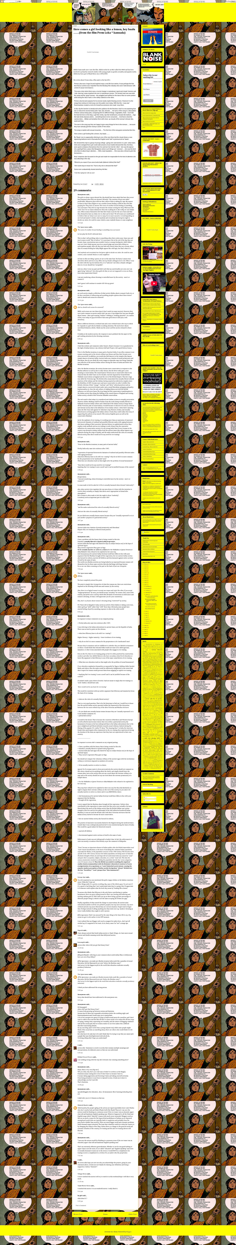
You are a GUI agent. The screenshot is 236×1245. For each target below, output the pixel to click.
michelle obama (148, 714)
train (160, 759)
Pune (143, 728)
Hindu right (156, 697)
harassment (152, 695)
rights (156, 736)
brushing (149, 666)
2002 (145, 629)
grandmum (161, 692)
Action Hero (147, 647)
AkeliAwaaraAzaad (152, 653)
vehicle (144, 763)
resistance (152, 735)
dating (144, 676)
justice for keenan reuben (153, 702)
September (147, 592)
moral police (154, 716)
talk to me (157, 755)
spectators (153, 745)
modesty (159, 714)
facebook (144, 688)
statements (149, 746)
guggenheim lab (158, 693)
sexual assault (147, 742)
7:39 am (80, 1133)
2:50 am (80, 1169)
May (146, 615)
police (152, 726)
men (162, 713)
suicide (144, 754)
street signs (155, 751)
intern (156, 700)
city (153, 671)
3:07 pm (80, 520)
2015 (145, 568)
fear (157, 688)
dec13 (149, 676)
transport (144, 760)
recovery (151, 732)
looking (153, 706)
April (146, 617)
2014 (145, 570)
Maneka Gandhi (154, 709)
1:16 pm (80, 873)
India (147, 700)
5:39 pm (80, 1201)
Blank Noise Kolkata (158, 661)
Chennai (144, 418)
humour (161, 697)
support (148, 754)
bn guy (157, 665)
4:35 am (80, 1053)
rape (144, 729)
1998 (145, 635)
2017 (145, 564)
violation (151, 764)
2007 (145, 584)
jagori (145, 701)
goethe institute (154, 692)
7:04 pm (80, 569)
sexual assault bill (155, 742)
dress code (155, 683)
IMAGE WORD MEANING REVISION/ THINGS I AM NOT (151, 600)
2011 (145, 576)
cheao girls (148, 669)
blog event (145, 665)
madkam (152, 708)
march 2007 (149, 710)
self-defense (155, 741)
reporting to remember (149, 734)
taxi (162, 755)
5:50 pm (80, 1101)
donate (145, 683)
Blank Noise (155, 660)
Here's (154, 429)
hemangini (81, 942)
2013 (145, 572)
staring (144, 746)
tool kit (149, 759)
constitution (145, 674)
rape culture (149, 729)
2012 (145, 574)
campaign (145, 667)
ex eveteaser (153, 687)
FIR (143, 339)
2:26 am (80, 1041)
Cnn (156, 671)
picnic (144, 726)
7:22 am (80, 1155)
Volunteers (146, 765)
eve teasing (150, 684)
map (160, 709)
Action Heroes (157, 650)
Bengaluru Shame (152, 658)
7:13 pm (80, 1063)
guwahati (144, 694)
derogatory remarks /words (150, 680)
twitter (144, 761)
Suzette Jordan (155, 754)
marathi (144, 710)
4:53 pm (80, 437)
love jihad (159, 706)
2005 (145, 627)
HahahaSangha (157, 694)
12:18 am (81, 948)
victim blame (145, 764)
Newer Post (77, 1214)
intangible (151, 700)
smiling (159, 743)
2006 (145, 625)
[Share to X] (99, 184)
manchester (147, 709)
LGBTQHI (153, 705)
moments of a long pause (153, 715)
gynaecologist (150, 694)
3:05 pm (80, 500)
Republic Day (160, 734)
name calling (145, 719)
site (155, 743)
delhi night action (147, 679)
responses (152, 736)
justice (145, 702)
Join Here (145, 195)
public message (157, 727)
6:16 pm (80, 532)
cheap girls (154, 669)
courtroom (149, 675)
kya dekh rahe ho (157, 704)
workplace (147, 768)
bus (154, 666)
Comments (147, 800)
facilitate (149, 688)
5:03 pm (80, 1000)
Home (105, 1214)
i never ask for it (150, 699)
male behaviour (159, 708)
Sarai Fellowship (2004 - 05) (149, 556)
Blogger (128, 1232)
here (144, 499)
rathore (148, 731)
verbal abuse (149, 763)
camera (159, 666)
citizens (148, 671)
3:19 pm (80, 223)
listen (157, 705)
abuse (161, 645)
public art (150, 727)
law (147, 705)
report (158, 732)
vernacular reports (157, 763)
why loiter (146, 766)
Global (148, 692)
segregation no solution (147, 741)
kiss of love (150, 704)
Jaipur (144, 421)
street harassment (158, 748)
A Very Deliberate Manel (154, 645)
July (146, 611)
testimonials (151, 757)
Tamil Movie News (84, 1186)
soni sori (148, 745)
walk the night (154, 765)
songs (144, 745)
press (158, 726)
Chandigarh (145, 420)
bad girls (155, 656)
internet (161, 700)
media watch (148, 711)
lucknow (144, 708)
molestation (145, 715)
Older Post (133, 1214)
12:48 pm (81, 1085)
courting (144, 675)
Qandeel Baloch (149, 728)
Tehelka (161, 756)
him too (150, 697)
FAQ (153, 688)
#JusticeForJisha (149, 644)
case (143, 669)
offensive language (157, 720)
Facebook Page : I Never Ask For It (150, 446)
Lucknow (145, 419)
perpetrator (157, 724)
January (147, 623)
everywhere (154, 685)
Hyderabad (145, 415)
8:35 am (80, 339)
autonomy (150, 656)
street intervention (150, 750)
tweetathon (158, 760)
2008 (145, 582)
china (144, 671)
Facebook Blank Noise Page (149, 451)
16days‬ (144, 645)
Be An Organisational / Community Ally (151, 115)
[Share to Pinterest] (103, 184)
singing (150, 743)
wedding (161, 765)
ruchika (161, 736)
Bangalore (145, 414)
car (154, 667)
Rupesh (80, 930)
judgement (161, 701)
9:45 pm (80, 990)
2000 (145, 633)
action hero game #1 (146, 648)
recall (154, 731)
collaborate (161, 671)
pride (161, 726)
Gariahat (148, 690)
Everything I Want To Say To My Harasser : (152, 310)
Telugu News (82, 1174)
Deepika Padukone (157, 676)
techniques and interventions (150, 756)
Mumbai (144, 413)
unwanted (154, 761)
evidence (159, 685)
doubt (150, 683)
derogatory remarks (157, 679)
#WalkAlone (157, 644)
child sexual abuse (152, 670)
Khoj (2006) (145, 553)
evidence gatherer (146, 687)
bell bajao (153, 657)
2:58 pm (80, 470)
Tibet (145, 759)
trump (153, 760)
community (152, 672)
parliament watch (154, 723)
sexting (161, 741)
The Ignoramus (83, 227)
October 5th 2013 (149, 720)
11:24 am (81, 1181)
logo (149, 706)
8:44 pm (80, 612)
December (147, 586)
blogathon (152, 665)
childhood (159, 670)
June (146, 613)
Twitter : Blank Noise (147, 456)
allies (159, 653)
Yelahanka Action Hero (155, 768)
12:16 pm (81, 300)
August (147, 594)
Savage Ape (82, 877)
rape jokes (156, 729)
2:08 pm (80, 938)
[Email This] (96, 184)
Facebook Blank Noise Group (149, 454)
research (146, 735)
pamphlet (147, 723)
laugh (144, 705)
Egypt (160, 683)
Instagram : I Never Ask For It (149, 444)
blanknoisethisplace (156, 664)
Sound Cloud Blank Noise (148, 458)
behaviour (146, 657)
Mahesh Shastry (83, 1105)
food (144, 690)
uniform (149, 761)
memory (157, 713)
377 (148, 645)
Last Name (146, 94)
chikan (145, 670)
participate (149, 724)
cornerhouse (158, 674)
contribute (151, 674)
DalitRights (155, 675)
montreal (161, 715)
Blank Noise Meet (148, 662)
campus (150, 667)
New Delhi (145, 417)
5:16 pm (80, 1191)
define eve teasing (147, 678)
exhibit (159, 687)
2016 (145, 566)
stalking (159, 745)
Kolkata (144, 412)
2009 (145, 580)
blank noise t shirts (158, 662)
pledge (148, 726)
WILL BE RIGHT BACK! (150, 608)
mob (154, 714)
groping (145, 693)
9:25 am (80, 286)
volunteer (161, 764)
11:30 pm (81, 970)
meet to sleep (156, 711)
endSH (144, 684)
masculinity (156, 710)
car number (159, 667)
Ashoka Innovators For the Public (150, 546)
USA (160, 761)
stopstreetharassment (147, 748)
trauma (149, 760)
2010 (145, 578)
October (147, 590)
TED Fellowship (146, 544)
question (155, 728)
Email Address (148, 84)
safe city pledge (150, 738)
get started (154, 690)
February (147, 621)
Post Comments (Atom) (109, 1220)
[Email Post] (92, 184)
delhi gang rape (159, 678)
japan (156, 701)
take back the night (150, 755)
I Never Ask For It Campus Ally (149, 113)
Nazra (151, 719)
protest (145, 727)
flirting (158, 689)
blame (148, 660)
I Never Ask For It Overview (149, 121)
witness (151, 766)
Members (144, 713)
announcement (146, 654)
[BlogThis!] (97, 184)
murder (145, 718)
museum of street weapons (155, 718)
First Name (146, 89)
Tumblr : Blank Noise (147, 449)
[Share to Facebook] (101, 184)
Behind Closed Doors (85, 1057)
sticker (159, 747)
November (147, 588)
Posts (146, 797)
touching (155, 759)
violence (156, 764)
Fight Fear (150, 689)
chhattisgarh (160, 669)
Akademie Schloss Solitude (149, 549)
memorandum (151, 713)
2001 (145, 631)
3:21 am (80, 926)
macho (148, 708)
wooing (157, 766)
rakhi (160, 728)
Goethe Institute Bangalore (149, 551)
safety (149, 739)
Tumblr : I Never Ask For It (148, 441)
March (146, 619)
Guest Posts (151, 693)
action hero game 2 (155, 648)
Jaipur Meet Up (150, 701)
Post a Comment (81, 1205)
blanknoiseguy (147, 664)
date (160, 675)
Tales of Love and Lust (150, 606)
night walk (156, 719)
